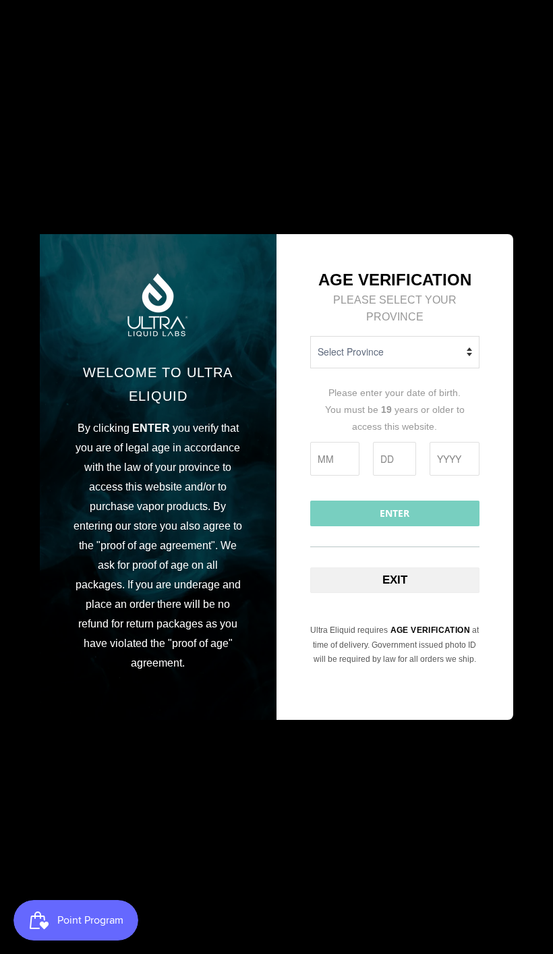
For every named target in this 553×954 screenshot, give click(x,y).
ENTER (394, 513)
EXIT (394, 579)
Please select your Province (395, 308)
